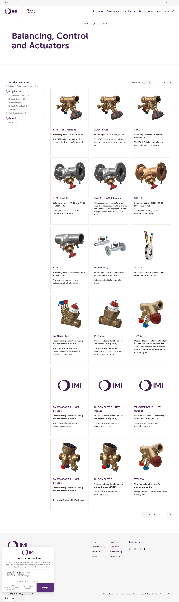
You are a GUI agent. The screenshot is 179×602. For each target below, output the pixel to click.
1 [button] (149, 82)
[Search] (173, 11)
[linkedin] (130, 549)
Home (81, 24)
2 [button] (154, 82)
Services (127, 11)
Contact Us (115, 556)
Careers (95, 547)
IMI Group (114, 547)
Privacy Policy (144, 594)
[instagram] (140, 549)
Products (98, 11)
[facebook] (145, 549)
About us (161, 11)
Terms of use (108, 594)
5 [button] (164, 82)
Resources (144, 11)
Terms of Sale (119, 594)
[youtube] (135, 549)
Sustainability (116, 551)
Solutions (112, 11)
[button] (144, 82)
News (94, 556)
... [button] (159, 82)
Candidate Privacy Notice (161, 594)
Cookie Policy (132, 594)
